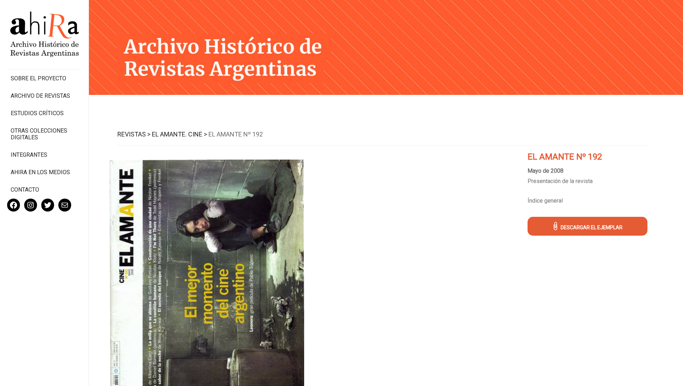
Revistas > (133, 134)
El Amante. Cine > (179, 134)
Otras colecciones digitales (39, 134)
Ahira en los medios (40, 172)
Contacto (25, 189)
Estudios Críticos (37, 113)
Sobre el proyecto (38, 78)
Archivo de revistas (40, 95)
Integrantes (29, 154)
